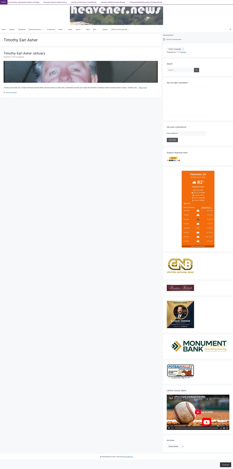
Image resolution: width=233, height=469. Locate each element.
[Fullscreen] (227, 428)
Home (4, 29)
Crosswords (51, 29)
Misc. (95, 29)
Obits (88, 29)
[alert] (198, 39)
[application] (198, 412)
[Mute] (224, 428)
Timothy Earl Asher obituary (24, 53)
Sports (78, 29)
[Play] (169, 428)
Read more (143, 88)
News (70, 29)
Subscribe (225, 465)
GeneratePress (128, 457)
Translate (182, 52)
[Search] (196, 70)
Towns (60, 29)
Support (12, 29)
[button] (230, 29)
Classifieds (21, 29)
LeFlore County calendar (119, 29)
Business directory (35, 29)
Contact (104, 29)
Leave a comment (11, 92)
